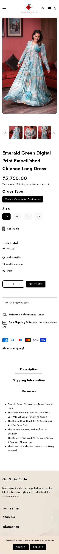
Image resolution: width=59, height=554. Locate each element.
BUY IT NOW (35, 284)
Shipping (21, 184)
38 (17, 216)
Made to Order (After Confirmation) (23, 199)
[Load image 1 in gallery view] (15, 132)
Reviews (29, 391)
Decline (38, 547)
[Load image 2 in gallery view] (30, 132)
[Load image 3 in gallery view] (44, 132)
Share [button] (9, 270)
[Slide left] (5, 133)
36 (6, 216)
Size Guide (12, 228)
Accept (21, 547)
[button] (4, 8)
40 (27, 216)
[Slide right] (54, 133)
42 (38, 216)
